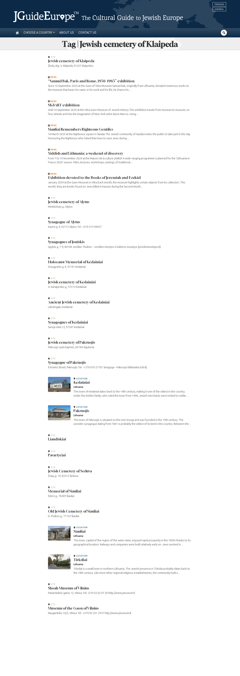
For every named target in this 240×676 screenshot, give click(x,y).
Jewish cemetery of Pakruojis (71, 342)
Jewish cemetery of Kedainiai (72, 282)
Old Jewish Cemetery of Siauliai (73, 511)
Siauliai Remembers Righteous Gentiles (80, 129)
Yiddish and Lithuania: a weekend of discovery (85, 153)
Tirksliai (80, 560)
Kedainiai (82, 382)
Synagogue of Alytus (64, 222)
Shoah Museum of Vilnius (68, 588)
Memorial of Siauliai (64, 491)
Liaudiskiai (57, 439)
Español (219, 9)
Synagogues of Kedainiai (68, 322)
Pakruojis (81, 411)
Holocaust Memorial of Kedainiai (75, 262)
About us (66, 32)
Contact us (87, 32)
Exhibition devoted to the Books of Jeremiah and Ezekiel (94, 177)
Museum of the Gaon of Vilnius (73, 608)
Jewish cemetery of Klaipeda (71, 61)
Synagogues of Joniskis (66, 242)
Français (219, 4)
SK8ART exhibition (64, 105)
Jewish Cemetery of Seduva (70, 471)
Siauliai (80, 531)
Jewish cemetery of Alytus (68, 202)
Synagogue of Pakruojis (67, 362)
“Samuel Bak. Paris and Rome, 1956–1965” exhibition (91, 81)
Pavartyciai (57, 455)
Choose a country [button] (38, 32)
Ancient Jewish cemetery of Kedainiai (79, 302)
